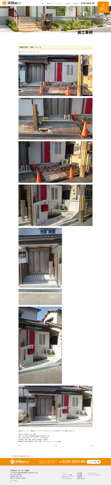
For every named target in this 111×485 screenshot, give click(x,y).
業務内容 (49, 3)
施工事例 (68, 3)
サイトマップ (92, 473)
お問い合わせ (81, 478)
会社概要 (75, 3)
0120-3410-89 (87, 3)
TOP (43, 3)
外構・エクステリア (67, 476)
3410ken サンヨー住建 (19, 470)
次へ (91, 445)
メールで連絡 (93, 461)
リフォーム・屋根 (67, 475)
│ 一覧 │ (55, 445)
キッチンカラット (58, 3)
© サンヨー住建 (13, 480)
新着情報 (79, 476)
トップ (64, 473)
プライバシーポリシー (95, 475)
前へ (19, 445)
